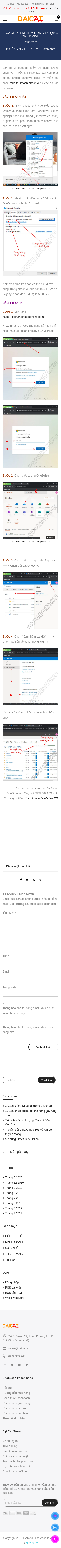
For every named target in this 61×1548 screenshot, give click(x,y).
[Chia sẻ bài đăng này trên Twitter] (27, 877)
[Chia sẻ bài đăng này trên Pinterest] (34, 877)
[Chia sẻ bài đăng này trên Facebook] (21, 877)
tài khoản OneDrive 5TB (43, 798)
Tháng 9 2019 (13, 1187)
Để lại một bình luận (18, 866)
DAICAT (28, 1538)
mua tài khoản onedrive (25, 83)
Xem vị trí (22, 1340)
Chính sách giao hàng (16, 1403)
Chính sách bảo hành (16, 1413)
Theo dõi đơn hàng (14, 1418)
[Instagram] (20, 1365)
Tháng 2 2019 (13, 1213)
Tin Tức (33, 49)
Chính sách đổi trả (14, 1408)
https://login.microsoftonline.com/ (24, 316)
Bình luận (9, 912)
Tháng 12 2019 (14, 1182)
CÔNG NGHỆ (18, 49)
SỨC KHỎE (12, 1248)
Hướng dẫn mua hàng (16, 1393)
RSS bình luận (14, 1292)
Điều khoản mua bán (15, 1451)
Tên (6, 955)
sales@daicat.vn (18, 1348)
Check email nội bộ (15, 1471)
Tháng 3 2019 (13, 1208)
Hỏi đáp (7, 1387)
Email (7, 971)
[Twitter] (12, 1365)
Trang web (9, 987)
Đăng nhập (12, 1282)
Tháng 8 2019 (13, 1193)
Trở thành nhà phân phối (18, 1461)
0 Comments (47, 49)
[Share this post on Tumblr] (40, 877)
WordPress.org (14, 1297)
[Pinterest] (27, 1365)
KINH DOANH (14, 1242)
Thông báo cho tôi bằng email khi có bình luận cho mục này (28, 1010)
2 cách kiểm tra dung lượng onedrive (28, 1105)
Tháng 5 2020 (13, 1177)
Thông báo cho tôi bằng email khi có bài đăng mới (28, 1030)
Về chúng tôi (10, 1441)
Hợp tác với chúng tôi (16, 1466)
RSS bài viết (13, 1287)
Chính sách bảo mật (15, 1456)
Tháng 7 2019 (13, 1198)
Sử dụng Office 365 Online (22, 1139)
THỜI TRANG (14, 1254)
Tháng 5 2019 (13, 1203)
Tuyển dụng (10, 1446)
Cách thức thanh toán (16, 1398)
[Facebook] (5, 1365)
